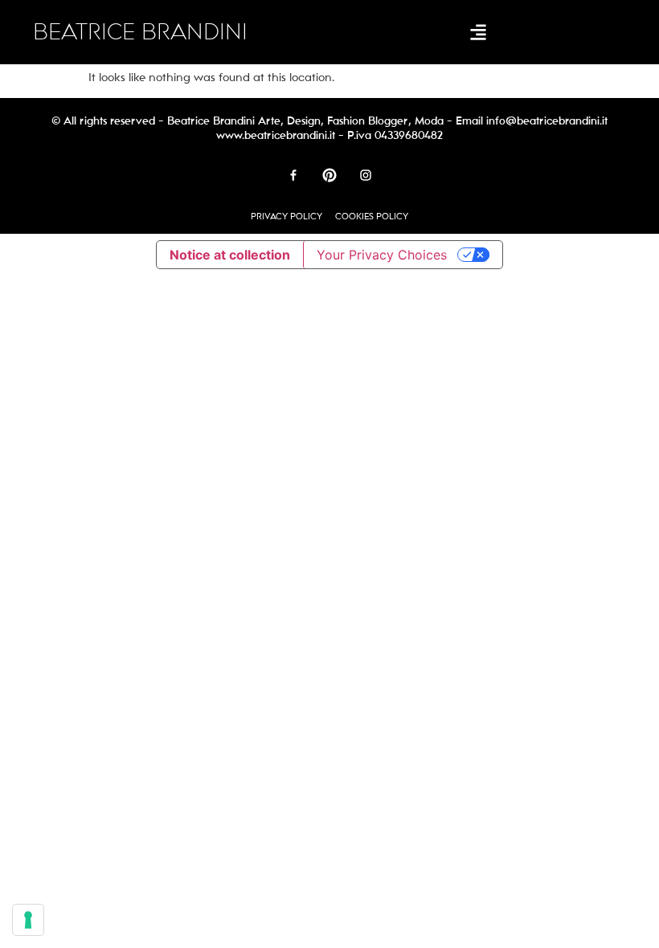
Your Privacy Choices (382, 255)
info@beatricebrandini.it (547, 121)
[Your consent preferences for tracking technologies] (28, 920)
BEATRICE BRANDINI (140, 32)
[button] (478, 32)
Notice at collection (230, 255)
